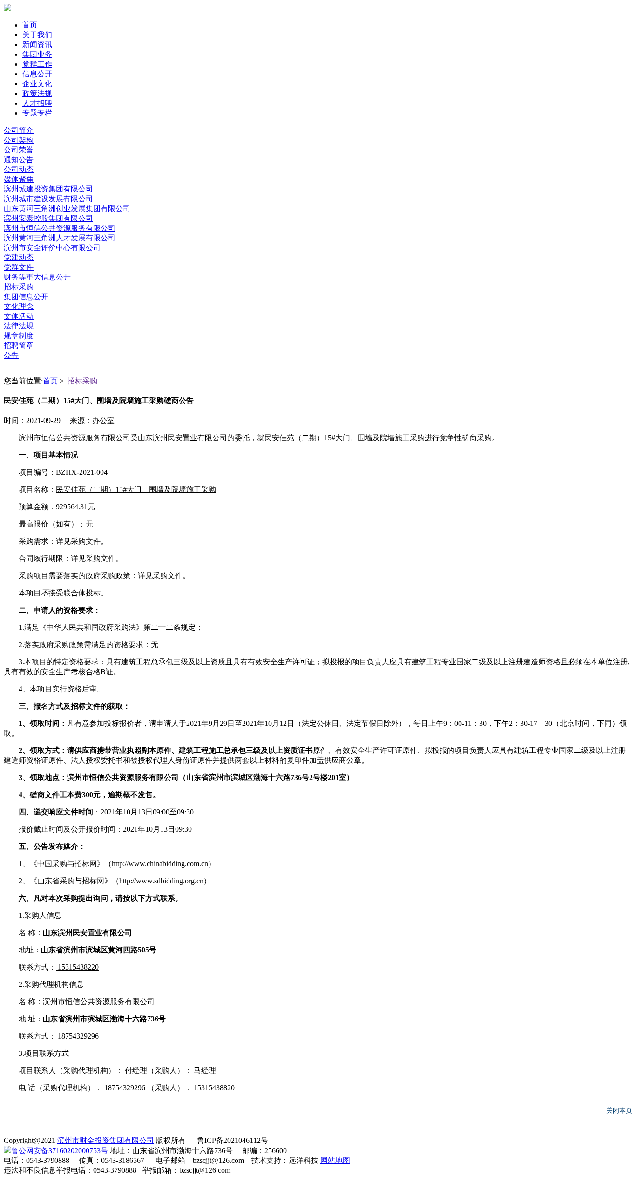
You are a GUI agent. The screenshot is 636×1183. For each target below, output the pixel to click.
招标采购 (83, 381)
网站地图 (335, 1160)
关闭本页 (619, 1110)
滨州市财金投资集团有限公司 (105, 1140)
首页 (50, 381)
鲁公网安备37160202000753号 (59, 1151)
